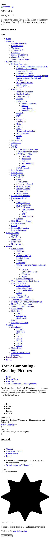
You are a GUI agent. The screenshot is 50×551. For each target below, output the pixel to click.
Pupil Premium (17, 170)
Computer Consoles (30, 272)
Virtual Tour (21, 295)
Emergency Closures (19, 322)
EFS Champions (23, 202)
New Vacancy (17, 244)
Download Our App (14, 357)
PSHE (19, 136)
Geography (21, 122)
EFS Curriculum (23, 207)
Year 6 (19, 346)
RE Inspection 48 (18, 223)
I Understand (7, 536)
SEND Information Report (27, 152)
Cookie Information (14, 451)
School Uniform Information (22, 306)
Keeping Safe (21, 191)
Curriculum (16, 89)
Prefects (19, 177)
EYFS (19, 115)
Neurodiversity (28, 163)
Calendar (15, 235)
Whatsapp (26, 274)
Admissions (16, 142)
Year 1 (19, 334)
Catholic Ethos (17, 45)
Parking (14, 320)
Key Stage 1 (21, 316)
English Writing (22, 96)
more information (20, 531)
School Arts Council (24, 184)
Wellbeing (15, 200)
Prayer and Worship (24, 71)
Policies (14, 145)
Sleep (18, 253)
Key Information (13, 62)
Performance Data (18, 198)
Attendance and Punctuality (22, 299)
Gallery (14, 350)
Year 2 (19, 336)
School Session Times (20, 59)
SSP (23, 166)
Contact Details (17, 57)
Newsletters (16, 239)
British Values (17, 172)
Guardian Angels (23, 186)
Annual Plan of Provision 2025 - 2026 (31, 66)
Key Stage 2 (21, 318)
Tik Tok (25, 269)
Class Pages (16, 327)
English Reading (23, 94)
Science (19, 112)
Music (18, 129)
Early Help (26, 156)
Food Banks (21, 260)
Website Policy (12, 454)
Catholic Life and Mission (26, 69)
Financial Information (20, 228)
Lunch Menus (17, 309)
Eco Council (21, 85)
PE (17, 117)
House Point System (24, 82)
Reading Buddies (23, 189)
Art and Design (22, 133)
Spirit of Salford (22, 258)
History (19, 124)
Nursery (19, 329)
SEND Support (22, 168)
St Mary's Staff (17, 50)
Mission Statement (18, 43)
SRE (23, 214)
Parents (9, 246)
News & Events (12, 232)
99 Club (25, 106)
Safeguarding (16, 140)
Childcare (20, 251)
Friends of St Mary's (19, 55)
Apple (24, 276)
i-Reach (19, 219)
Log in (9, 359)
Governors (15, 52)
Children (9, 325)
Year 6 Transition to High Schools (25, 281)
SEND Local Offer (24, 154)
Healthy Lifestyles (23, 256)
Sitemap (9, 449)
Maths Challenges (29, 103)
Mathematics (21, 101)
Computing (21, 119)
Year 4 (19, 341)
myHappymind (28, 209)
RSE (18, 138)
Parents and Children (24, 290)
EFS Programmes (23, 205)
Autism (24, 161)
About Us (10, 41)
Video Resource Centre (20, 352)
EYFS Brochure (23, 286)
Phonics (19, 99)
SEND (14, 147)
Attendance (26, 159)
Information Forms (24, 288)
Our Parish (15, 48)
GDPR (14, 226)
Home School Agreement (21, 304)
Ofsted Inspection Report (21, 221)
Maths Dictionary (29, 110)
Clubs (18, 179)
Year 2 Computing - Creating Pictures (21, 384)
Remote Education (18, 230)
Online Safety (16, 311)
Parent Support (17, 249)
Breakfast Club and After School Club (26, 302)
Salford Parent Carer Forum (27, 149)
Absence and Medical (20, 297)
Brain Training (22, 193)
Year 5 (19, 343)
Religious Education (24, 73)
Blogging (15, 355)
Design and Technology (26, 131)
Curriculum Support (24, 279)
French (19, 126)
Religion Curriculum (19, 64)
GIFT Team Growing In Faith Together (32, 76)
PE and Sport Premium (20, 196)
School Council (22, 87)
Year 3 (19, 339)
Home (8, 39)
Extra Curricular (17, 175)
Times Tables (27, 108)
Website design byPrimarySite (19, 465)
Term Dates (16, 237)
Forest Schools (22, 182)
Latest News (16, 242)
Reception (20, 332)
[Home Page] (7, 7)
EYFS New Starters (19, 283)
